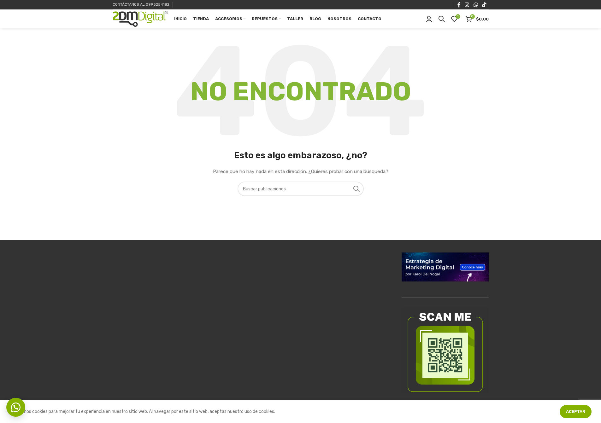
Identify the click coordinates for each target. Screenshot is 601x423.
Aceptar (575, 411)
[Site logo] (140, 18)
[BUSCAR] (356, 189)
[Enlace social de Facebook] (459, 4)
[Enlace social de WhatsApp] (475, 4)
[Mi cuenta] (429, 19)
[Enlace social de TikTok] (484, 4)
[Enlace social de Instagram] (467, 4)
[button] (15, 407)
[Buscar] (441, 19)
